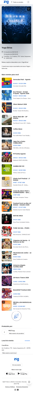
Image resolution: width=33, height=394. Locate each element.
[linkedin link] (18, 390)
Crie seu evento (16, 365)
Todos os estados (18, 2)
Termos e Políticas (10, 386)
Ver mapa (27, 340)
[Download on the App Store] (10, 373)
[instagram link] (15, 390)
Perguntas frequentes (22, 386)
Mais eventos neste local (9, 353)
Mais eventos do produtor (16, 333)
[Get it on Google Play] (22, 373)
